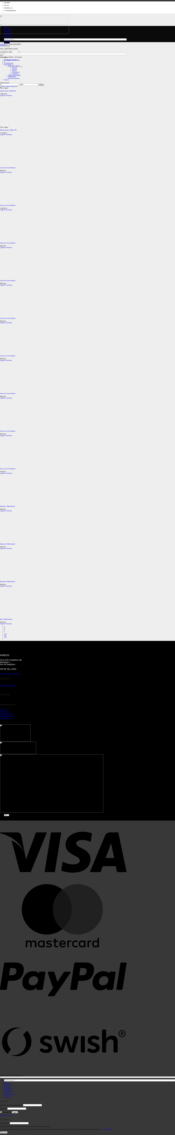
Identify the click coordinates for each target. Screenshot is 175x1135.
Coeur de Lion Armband (7, 168)
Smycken (7, 38)
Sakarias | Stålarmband (7, 506)
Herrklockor (7, 30)
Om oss (6, 5)
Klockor (14, 69)
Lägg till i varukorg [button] (6, 95)
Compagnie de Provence (12, 60)
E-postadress (4, 1123)
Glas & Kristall (8, 36)
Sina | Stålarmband (6, 619)
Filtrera (41, 84)
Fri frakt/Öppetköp (10, 10)
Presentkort (7, 41)
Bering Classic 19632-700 (8, 130)
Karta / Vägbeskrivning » (10, 674)
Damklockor (8, 28)
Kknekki (14, 67)
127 (5, 635)
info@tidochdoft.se (8, 686)
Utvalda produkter (14, 78)
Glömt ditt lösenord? (6, 1115)
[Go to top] (1, 1077)
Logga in (14, 1112)
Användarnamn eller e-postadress (11, 1105)
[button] (7, 42)
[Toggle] (21, 66)
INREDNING (8, 35)
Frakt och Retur (6, 716)
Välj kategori (4, 44)
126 (5, 634)
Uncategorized (8, 63)
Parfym (14, 71)
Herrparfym (7, 33)
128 (5, 637)
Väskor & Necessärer (11, 1094)
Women (6, 80)
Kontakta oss (8, 8)
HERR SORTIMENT (14, 75)
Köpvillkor (7, 2)
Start (5, 26)
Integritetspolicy (7, 714)
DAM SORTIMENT (14, 66)
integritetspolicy (107, 1129)
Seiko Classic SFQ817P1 (8, 91)
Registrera (4, 1132)
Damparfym (8, 31)
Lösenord (3, 1108)
